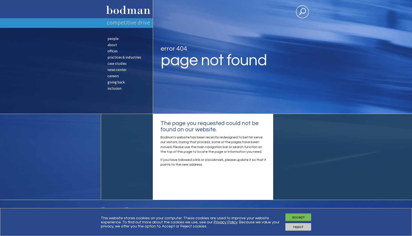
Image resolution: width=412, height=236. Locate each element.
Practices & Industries (124, 57)
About (112, 44)
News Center (117, 69)
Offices (113, 51)
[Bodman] (127, 9)
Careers (113, 76)
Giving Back (116, 82)
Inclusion (114, 88)
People (113, 38)
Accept (298, 217)
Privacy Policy (225, 222)
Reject (298, 227)
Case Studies (117, 63)
